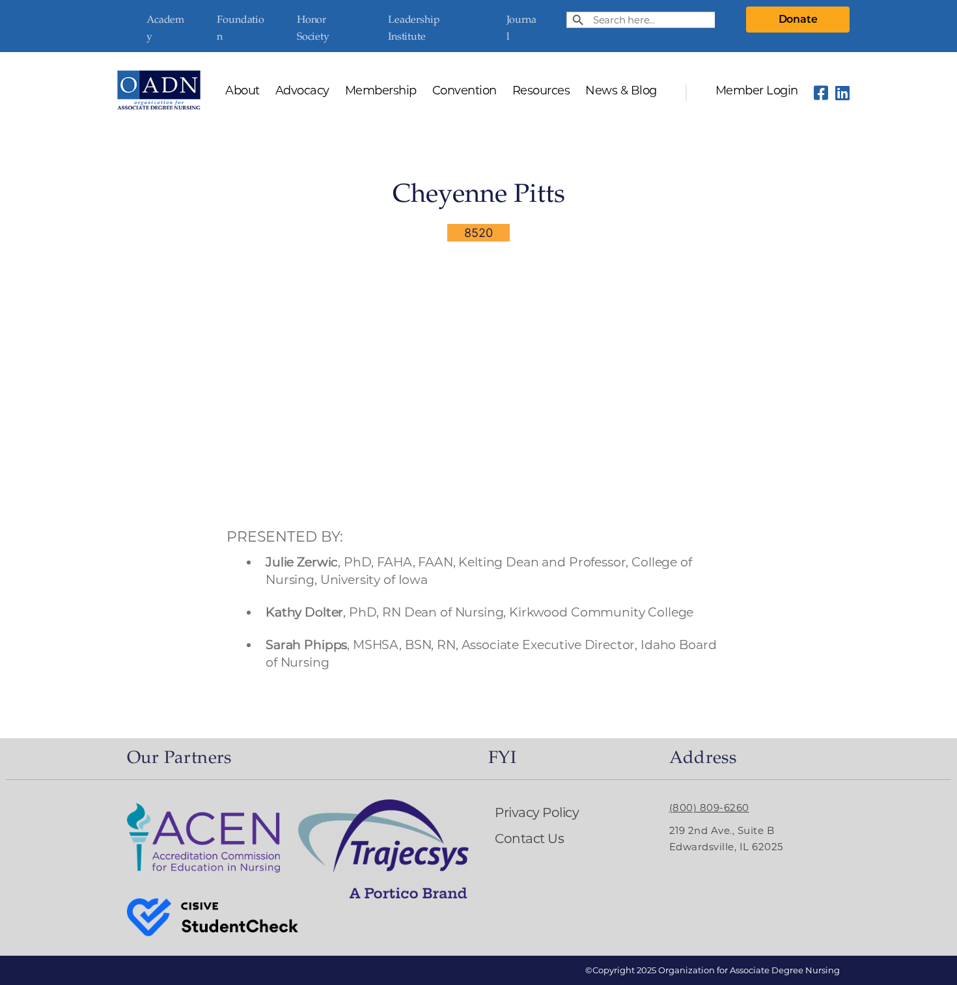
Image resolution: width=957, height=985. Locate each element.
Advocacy (302, 91)
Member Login (756, 91)
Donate (798, 19)
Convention (464, 91)
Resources (541, 91)
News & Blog (621, 91)
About (242, 91)
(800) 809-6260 (709, 807)
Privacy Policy (537, 812)
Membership (381, 91)
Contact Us (529, 838)
